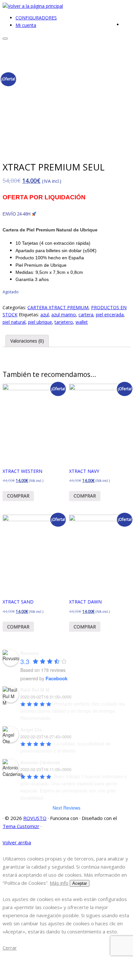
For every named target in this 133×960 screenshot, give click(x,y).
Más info (59, 883)
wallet (82, 322)
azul (44, 314)
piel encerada (110, 314)
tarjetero (64, 322)
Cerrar (10, 947)
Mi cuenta (25, 25)
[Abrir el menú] (5, 39)
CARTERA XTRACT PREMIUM (57, 307)
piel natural (14, 322)
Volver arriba (17, 842)
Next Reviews (66, 807)
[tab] (27, 341)
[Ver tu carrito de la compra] (126, 23)
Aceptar (79, 883)
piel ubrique (40, 322)
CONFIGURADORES (36, 18)
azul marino (63, 314)
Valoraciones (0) (27, 341)
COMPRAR (18, 496)
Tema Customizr (21, 826)
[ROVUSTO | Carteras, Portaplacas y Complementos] (33, 6)
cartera (85, 314)
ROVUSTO (34, 818)
